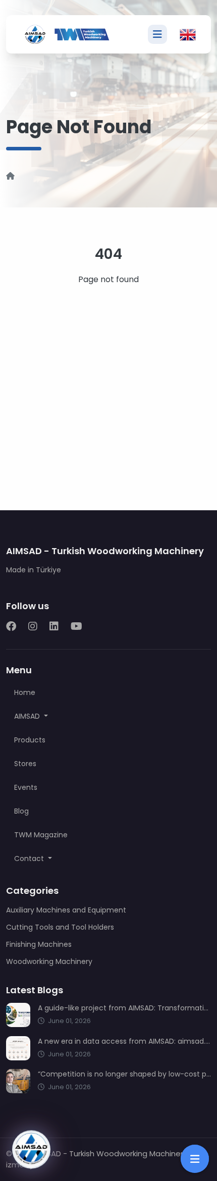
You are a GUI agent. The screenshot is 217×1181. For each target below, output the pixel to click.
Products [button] (29, 740)
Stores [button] (25, 764)
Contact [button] (30, 858)
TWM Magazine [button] (41, 835)
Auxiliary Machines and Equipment (66, 910)
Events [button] (25, 787)
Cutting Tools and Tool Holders (60, 927)
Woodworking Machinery (49, 961)
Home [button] (24, 692)
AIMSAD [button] (28, 716)
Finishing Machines (39, 944)
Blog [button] (21, 811)
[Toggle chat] (31, 1149)
